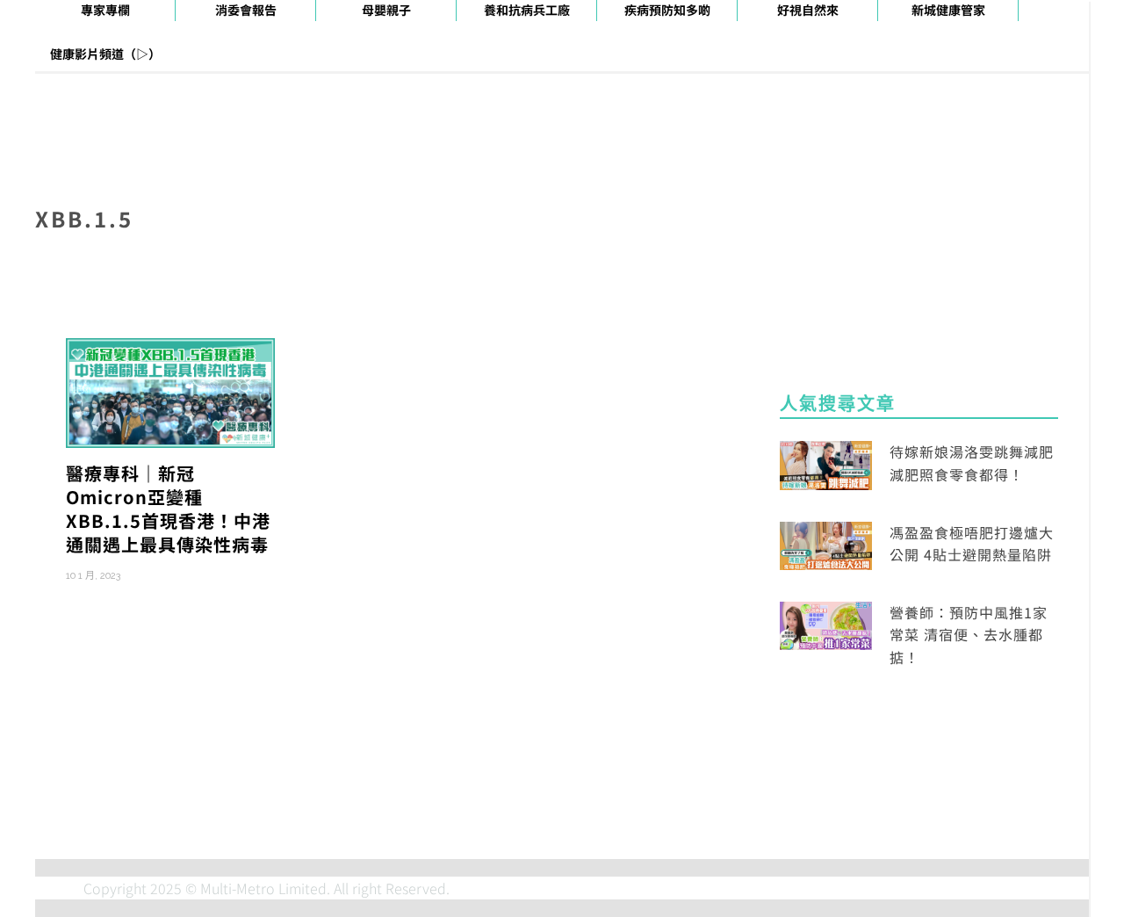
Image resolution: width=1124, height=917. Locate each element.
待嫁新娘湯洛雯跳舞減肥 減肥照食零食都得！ (972, 463)
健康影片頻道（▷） (105, 53)
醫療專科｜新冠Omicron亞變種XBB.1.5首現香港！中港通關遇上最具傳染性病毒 (168, 508)
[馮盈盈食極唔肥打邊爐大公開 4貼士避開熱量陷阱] (826, 543)
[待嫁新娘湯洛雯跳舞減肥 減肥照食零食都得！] (826, 462)
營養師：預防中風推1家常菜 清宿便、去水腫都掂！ (969, 635)
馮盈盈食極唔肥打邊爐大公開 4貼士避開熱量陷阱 (972, 544)
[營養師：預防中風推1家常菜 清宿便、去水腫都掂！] (826, 623)
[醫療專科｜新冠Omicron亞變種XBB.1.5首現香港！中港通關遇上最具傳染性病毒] (170, 390)
